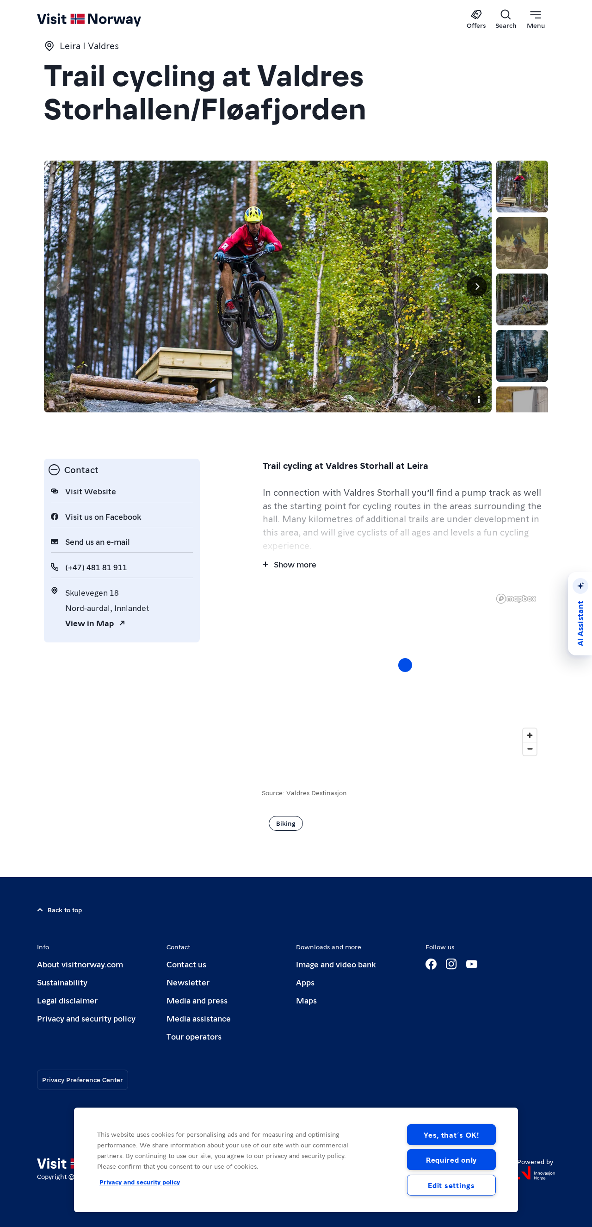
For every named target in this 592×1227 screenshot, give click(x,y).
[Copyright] (478, 399)
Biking (286, 823)
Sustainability (62, 982)
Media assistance (198, 1018)
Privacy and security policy (86, 1018)
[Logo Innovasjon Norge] (536, 1173)
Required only (451, 1160)
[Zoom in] (529, 735)
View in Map (89, 622)
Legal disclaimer (67, 1000)
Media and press (197, 1000)
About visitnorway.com (80, 964)
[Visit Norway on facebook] (431, 964)
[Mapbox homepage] (516, 598)
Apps (305, 982)
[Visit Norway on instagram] (451, 964)
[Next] (477, 286)
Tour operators (194, 1036)
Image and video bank (336, 964)
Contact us (186, 964)
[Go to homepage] (104, 19)
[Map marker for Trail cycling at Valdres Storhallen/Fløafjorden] (405, 665)
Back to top (65, 909)
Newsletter (188, 982)
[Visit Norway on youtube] (471, 964)
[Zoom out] (529, 748)
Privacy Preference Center (82, 1079)
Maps (306, 1000)
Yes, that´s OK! (451, 1135)
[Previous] (59, 286)
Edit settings (451, 1185)
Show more (295, 564)
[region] (296, 1160)
